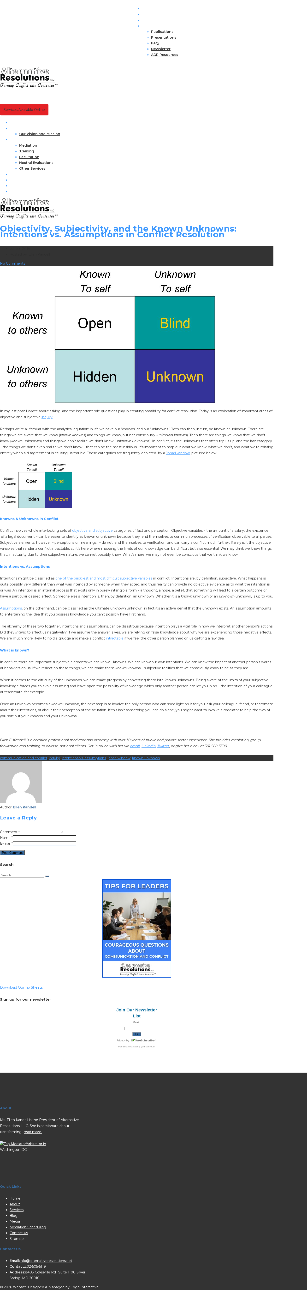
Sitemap (17, 1238)
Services (17, 139)
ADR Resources (164, 55)
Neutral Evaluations (36, 163)
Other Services (32, 168)
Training (26, 151)
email (135, 746)
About (15, 128)
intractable (115, 638)
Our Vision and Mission (39, 134)
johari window (119, 758)
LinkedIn (149, 746)
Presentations (163, 37)
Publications (162, 32)
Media (15, 1221)
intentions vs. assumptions (84, 758)
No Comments (12, 263)
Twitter (163, 746)
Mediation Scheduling (29, 186)
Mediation (28, 145)
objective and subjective (92, 530)
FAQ (155, 43)
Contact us (19, 191)
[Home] (29, 217)
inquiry (47, 417)
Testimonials (153, 20)
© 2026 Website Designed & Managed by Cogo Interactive (49, 1287)
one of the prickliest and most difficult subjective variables (103, 578)
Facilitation (29, 157)
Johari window (178, 453)
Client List (150, 14)
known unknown (146, 758)
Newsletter (161, 49)
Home (15, 122)
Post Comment (12, 852)
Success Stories (156, 8)
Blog (14, 174)
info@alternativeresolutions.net (46, 1261)
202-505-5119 (35, 1266)
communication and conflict (23, 758)
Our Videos (19, 180)
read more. (33, 1132)
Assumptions (11, 608)
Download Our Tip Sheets (21, 987)
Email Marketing (131, 1046)
